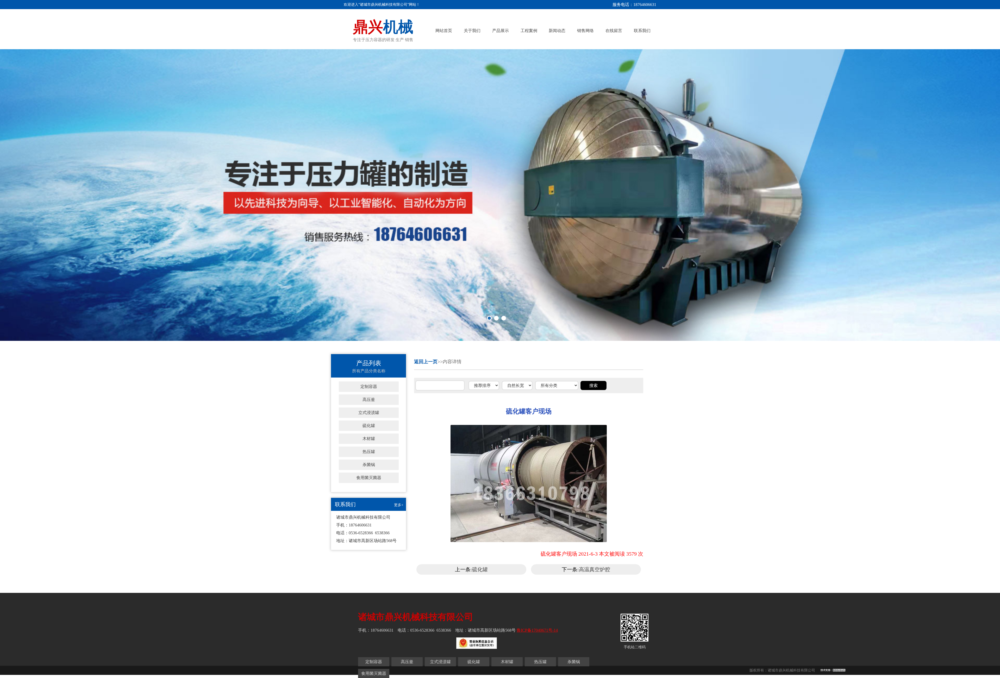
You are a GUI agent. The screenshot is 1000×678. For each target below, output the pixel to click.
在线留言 (613, 30)
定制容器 (368, 386)
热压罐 (368, 451)
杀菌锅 (368, 464)
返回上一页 (426, 361)
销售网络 (585, 30)
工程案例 (529, 30)
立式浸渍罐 (368, 412)
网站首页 (443, 30)
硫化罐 (368, 425)
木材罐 (368, 438)
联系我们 (642, 30)
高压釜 (368, 399)
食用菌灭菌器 (368, 477)
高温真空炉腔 (594, 569)
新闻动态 (557, 30)
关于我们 (472, 30)
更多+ (398, 505)
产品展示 (500, 30)
